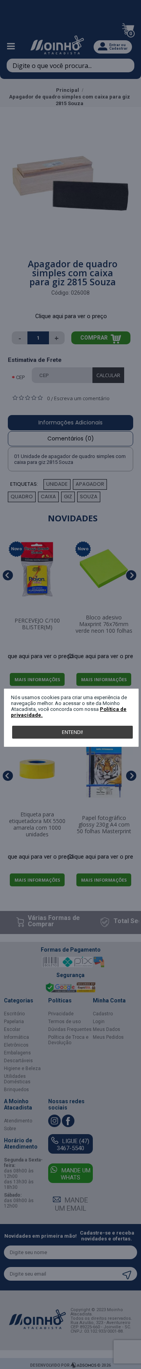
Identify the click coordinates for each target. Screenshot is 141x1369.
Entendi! (72, 732)
